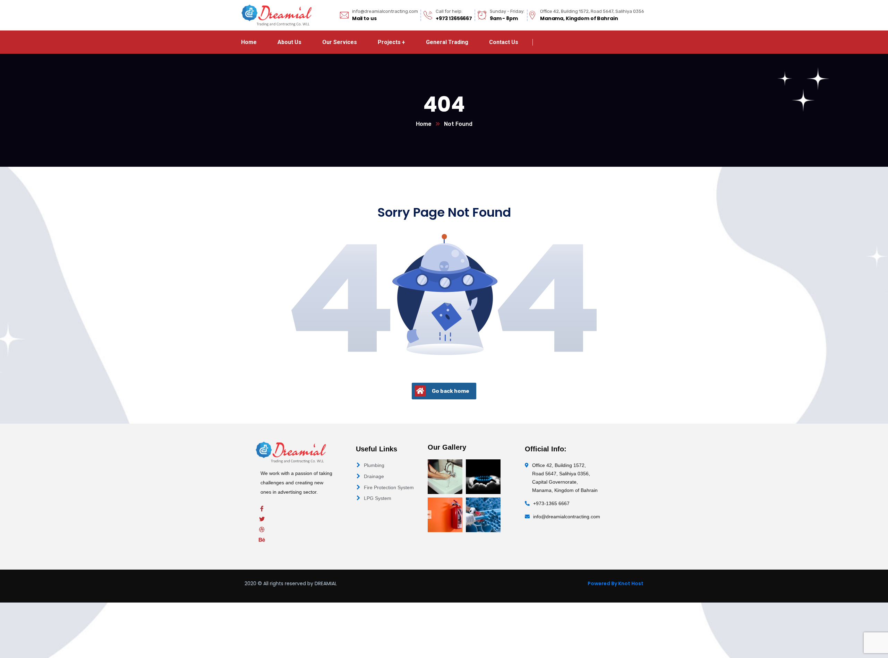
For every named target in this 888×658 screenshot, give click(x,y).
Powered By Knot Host (615, 583)
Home (424, 124)
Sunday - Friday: (507, 11)
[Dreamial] (276, 15)
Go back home (450, 391)
